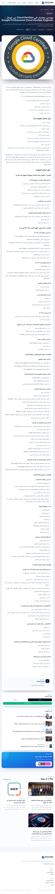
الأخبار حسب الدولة (49, 882)
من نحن (51, 870)
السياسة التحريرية (49, 872)
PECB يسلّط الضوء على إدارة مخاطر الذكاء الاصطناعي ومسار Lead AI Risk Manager (42, 834)
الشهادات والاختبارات (12, 2)
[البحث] (3, 2)
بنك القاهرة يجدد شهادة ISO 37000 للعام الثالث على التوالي (33, 738)
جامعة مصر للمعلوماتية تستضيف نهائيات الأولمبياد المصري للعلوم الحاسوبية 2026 (29, 731)
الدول (19, 2)
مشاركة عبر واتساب (27, 703)
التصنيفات (24, 2)
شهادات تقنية (46, 9)
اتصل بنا (51, 874)
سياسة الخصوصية (49, 880)
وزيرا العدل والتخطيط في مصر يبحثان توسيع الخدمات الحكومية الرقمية (31, 716)
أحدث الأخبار (30, 2)
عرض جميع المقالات (6, 779)
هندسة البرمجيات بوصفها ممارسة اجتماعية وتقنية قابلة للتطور (33, 746)
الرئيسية (36, 2)
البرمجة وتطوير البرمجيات (41, 744)
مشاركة (40, 699)
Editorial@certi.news (48, 863)
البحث (52, 884)
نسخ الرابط (15, 699)
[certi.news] (47, 3)
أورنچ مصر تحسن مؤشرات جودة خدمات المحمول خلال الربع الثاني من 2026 (30, 723)
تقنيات (44, 714)
